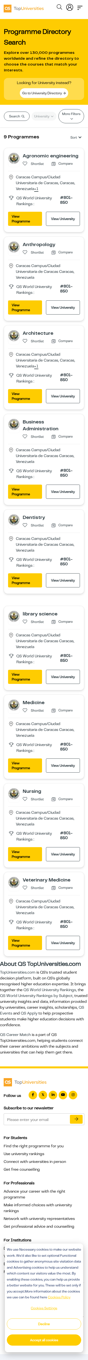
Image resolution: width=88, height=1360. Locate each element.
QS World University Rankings (49, 989)
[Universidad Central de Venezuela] (14, 158)
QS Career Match (15, 1034)
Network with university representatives (39, 1218)
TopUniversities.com (17, 972)
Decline (44, 1324)
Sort (73, 137)
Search (15, 116)
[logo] (24, 6)
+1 (36, 189)
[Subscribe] (76, 1119)
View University (63, 219)
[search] (59, 7)
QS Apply (29, 1013)
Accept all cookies (44, 1340)
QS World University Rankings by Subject (36, 995)
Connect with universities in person (35, 1161)
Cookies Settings (44, 1308)
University (42, 116)
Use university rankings (24, 1153)
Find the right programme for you (34, 1146)
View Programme (21, 218)
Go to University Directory (42, 93)
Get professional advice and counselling (39, 1226)
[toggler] (80, 6)
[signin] (69, 6)
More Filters (71, 114)
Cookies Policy (59, 1297)
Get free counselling (22, 1169)
